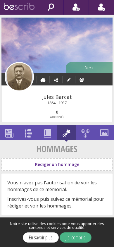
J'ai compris (75, 237)
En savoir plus (41, 237)
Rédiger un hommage (57, 164)
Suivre (89, 67)
